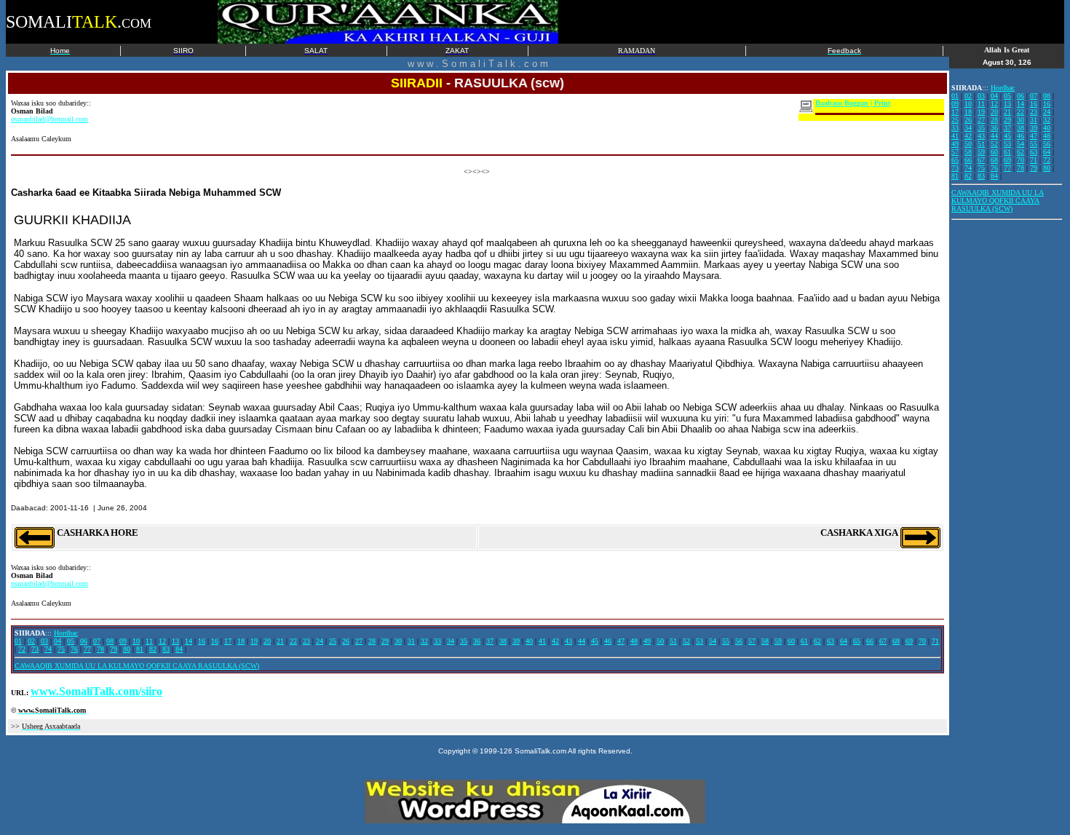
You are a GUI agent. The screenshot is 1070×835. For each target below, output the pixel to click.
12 (162, 641)
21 (280, 641)
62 (817, 641)
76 (74, 649)
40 (529, 641)
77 (87, 649)
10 (136, 641)
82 (152, 649)
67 (883, 641)
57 (752, 641)
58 (765, 641)
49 (647, 641)
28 (372, 641)
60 (791, 641)
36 (476, 641)
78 (100, 649)
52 (686, 641)
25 (332, 641)
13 (175, 641)
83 (166, 649)
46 (607, 641)
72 (21, 649)
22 (293, 641)
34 (450, 641)
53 (699, 641)
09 (123, 641)
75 (61, 649)
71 (935, 641)
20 (267, 641)
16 (201, 641)
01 (18, 641)
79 (113, 649)
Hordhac (66, 633)
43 (568, 641)
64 (843, 641)
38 (503, 641)
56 (738, 641)
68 (896, 641)
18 (241, 641)
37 (490, 641)
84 (179, 649)
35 (463, 641)
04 (57, 641)
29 (385, 641)
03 (44, 641)
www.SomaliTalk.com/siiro (96, 691)
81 (139, 649)
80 (126, 649)
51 (673, 641)
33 (437, 641)
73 (35, 649)
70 (922, 641)
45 (594, 641)
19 (254, 641)
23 (306, 641)
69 (909, 641)
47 (621, 641)
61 (804, 641)
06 (83, 641)
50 (660, 641)
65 (856, 641)
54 (712, 641)
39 (516, 641)
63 (830, 641)
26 (345, 641)
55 (725, 641)
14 (188, 641)
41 (542, 641)
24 (319, 641)
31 (411, 641)
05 (70, 641)
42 (555, 641)
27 (358, 641)
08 (110, 641)
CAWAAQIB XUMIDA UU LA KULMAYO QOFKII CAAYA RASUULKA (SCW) (137, 666)
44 (581, 641)
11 (149, 641)
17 (227, 641)
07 (96, 641)
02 (31, 641)
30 (398, 641)
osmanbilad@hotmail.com (49, 119)
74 (48, 649)
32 (424, 641)
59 (778, 641)
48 (634, 641)
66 (869, 641)
